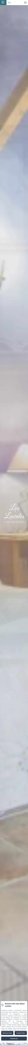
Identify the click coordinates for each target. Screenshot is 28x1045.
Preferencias (14, 1038)
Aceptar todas (20, 1033)
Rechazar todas (7, 1033)
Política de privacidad (19, 1030)
